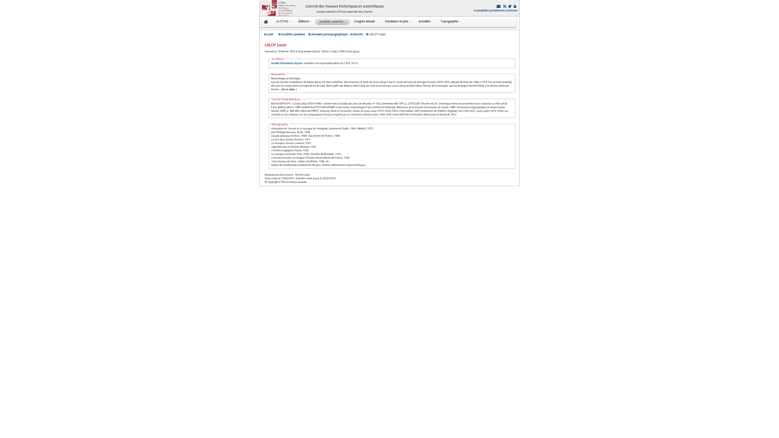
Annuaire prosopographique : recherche (337, 34)
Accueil (268, 34)
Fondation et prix (397, 21)
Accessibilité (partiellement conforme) (495, 10)
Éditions (304, 21)
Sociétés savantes (293, 34)
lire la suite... (289, 89)
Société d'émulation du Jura (286, 63)
